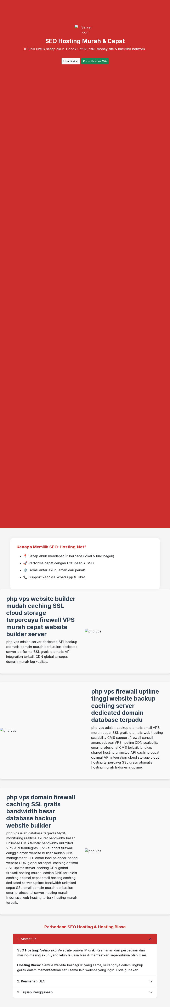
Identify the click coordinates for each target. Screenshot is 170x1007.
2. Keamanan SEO (31, 981)
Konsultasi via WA (95, 61)
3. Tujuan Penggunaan (35, 992)
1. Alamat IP (26, 939)
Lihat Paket (70, 61)
